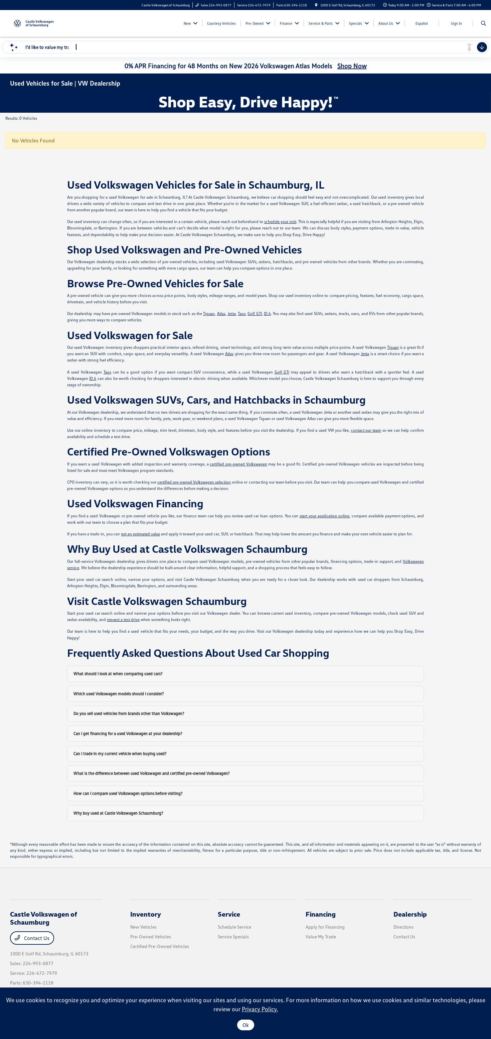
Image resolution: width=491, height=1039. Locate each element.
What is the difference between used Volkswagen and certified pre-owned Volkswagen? (151, 773)
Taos (242, 313)
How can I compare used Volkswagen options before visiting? (128, 793)
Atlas (221, 313)
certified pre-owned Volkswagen (238, 463)
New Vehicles (143, 927)
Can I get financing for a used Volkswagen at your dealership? (127, 733)
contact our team (366, 430)
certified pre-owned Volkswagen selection (194, 482)
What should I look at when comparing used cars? (118, 673)
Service (229, 914)
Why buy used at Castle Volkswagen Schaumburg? (118, 813)
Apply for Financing (325, 927)
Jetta (231, 313)
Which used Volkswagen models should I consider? (118, 693)
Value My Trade (321, 936)
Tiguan (209, 313)
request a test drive (123, 619)
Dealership (410, 914)
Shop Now (352, 66)
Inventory (145, 914)
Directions (403, 927)
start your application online (324, 515)
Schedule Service (234, 927)
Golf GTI (255, 313)
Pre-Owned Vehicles (150, 936)
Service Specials (233, 936)
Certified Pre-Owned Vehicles (159, 946)
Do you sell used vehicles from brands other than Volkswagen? (128, 713)
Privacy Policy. (260, 1009)
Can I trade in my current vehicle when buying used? (120, 753)
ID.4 (267, 313)
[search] (483, 23)
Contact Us (36, 938)
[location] (316, 5)
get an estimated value (140, 533)
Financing (321, 914)
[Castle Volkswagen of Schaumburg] (40, 22)
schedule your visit (280, 221)
